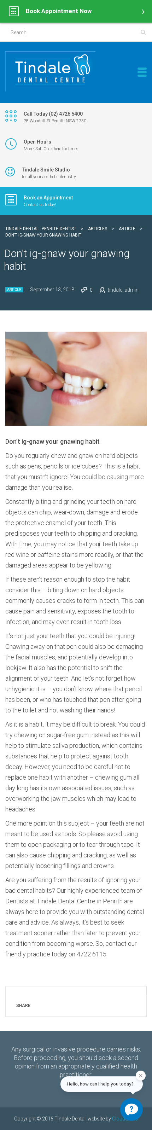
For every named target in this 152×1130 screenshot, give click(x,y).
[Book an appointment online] (76, 11)
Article (14, 290)
